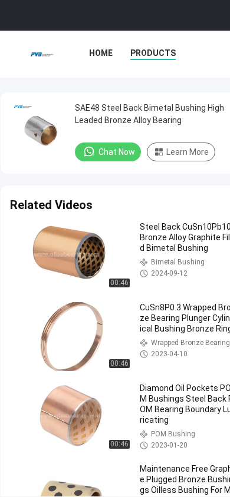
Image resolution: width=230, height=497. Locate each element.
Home (101, 53)
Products (153, 53)
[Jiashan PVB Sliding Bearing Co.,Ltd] (41, 54)
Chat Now (116, 152)
